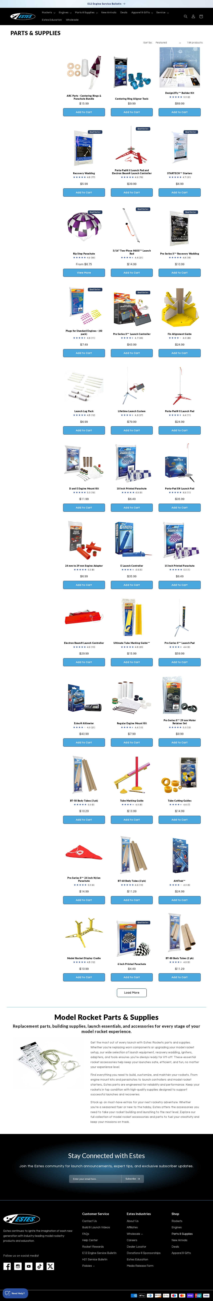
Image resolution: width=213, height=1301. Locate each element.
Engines (177, 1227)
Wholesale (133, 1233)
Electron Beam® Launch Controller (84, 643)
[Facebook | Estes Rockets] (7, 1266)
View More (84, 272)
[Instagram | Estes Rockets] (18, 1266)
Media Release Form (140, 1265)
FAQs (85, 1233)
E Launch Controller (131, 565)
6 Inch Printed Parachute (132, 964)
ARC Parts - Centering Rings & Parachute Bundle (84, 97)
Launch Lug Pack (84, 411)
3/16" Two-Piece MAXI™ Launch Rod (132, 252)
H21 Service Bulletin (94, 1259)
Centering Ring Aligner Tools (131, 98)
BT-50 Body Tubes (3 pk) (84, 800)
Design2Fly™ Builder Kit (179, 93)
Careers (132, 1240)
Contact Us (89, 1221)
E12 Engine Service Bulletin (99, 1253)
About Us (133, 1221)
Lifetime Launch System (132, 411)
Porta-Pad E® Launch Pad (179, 488)
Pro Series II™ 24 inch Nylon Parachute (83, 879)
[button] (48, 12)
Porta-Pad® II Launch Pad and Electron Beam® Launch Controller (132, 172)
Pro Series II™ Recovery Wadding (179, 253)
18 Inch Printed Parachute (132, 488)
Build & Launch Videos (96, 1227)
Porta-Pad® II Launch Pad (179, 411)
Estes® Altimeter (84, 723)
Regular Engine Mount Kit (132, 723)
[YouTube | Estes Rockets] (28, 1266)
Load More (131, 992)
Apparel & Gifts (181, 1253)
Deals (175, 1246)
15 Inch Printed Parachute (180, 565)
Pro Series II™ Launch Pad (180, 643)
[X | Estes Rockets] (50, 1266)
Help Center (90, 1240)
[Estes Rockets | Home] (21, 1219)
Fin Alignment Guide (180, 334)
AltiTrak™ (180, 880)
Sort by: (147, 42)
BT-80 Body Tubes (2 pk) (180, 958)
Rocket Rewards (93, 1246)
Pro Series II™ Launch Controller (132, 334)
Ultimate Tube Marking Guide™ (131, 643)
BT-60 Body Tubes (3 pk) (132, 880)
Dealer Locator (136, 1246)
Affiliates (132, 1227)
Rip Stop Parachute (84, 253)
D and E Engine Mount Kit (84, 488)
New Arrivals (179, 1240)
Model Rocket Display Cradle (84, 958)
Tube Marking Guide (132, 800)
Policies (87, 1265)
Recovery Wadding (84, 173)
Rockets (177, 1221)
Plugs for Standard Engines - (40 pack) (84, 332)
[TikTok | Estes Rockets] (39, 1266)
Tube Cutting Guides (180, 800)
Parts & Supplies (182, 1233)
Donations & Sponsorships (144, 1253)
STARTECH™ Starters (179, 173)
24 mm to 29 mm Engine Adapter (84, 565)
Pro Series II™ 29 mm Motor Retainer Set (180, 722)
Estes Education (137, 1259)
